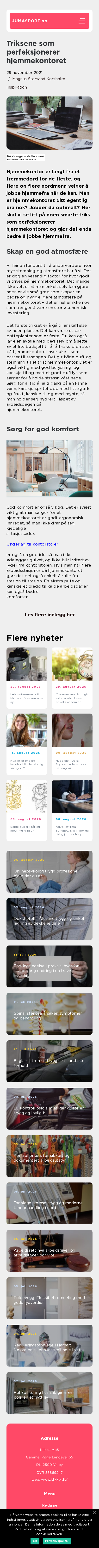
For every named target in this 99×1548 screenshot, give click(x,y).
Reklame (49, 1505)
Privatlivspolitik (56, 1541)
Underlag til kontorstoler (32, 544)
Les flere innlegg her (50, 615)
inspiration (16, 87)
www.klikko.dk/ (54, 1479)
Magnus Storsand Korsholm (38, 79)
